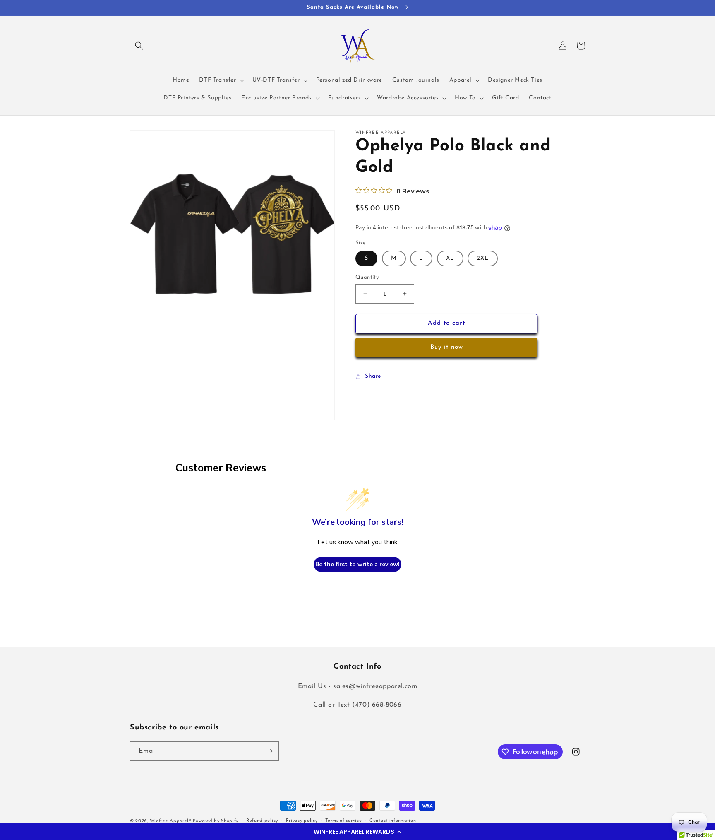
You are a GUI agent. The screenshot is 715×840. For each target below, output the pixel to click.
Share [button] (373, 376)
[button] (357, 831)
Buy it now (446, 347)
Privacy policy (302, 820)
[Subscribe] (269, 751)
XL (450, 258)
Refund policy (262, 820)
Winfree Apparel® (171, 821)
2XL (483, 258)
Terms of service (343, 820)
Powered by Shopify (216, 821)
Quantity (367, 277)
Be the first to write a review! (357, 564)
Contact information (392, 820)
